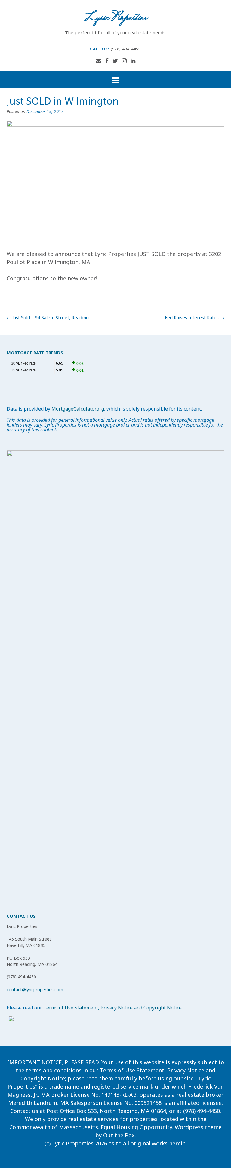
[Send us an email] (98, 61)
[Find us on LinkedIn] (133, 61)
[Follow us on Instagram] (124, 61)
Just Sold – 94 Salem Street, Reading (48, 317)
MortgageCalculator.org (77, 408)
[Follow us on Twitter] (115, 61)
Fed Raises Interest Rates (194, 317)
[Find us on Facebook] (107, 61)
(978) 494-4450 (126, 48)
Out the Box (119, 1135)
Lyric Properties (115, 18)
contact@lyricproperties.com (35, 989)
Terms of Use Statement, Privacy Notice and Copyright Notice (112, 1007)
